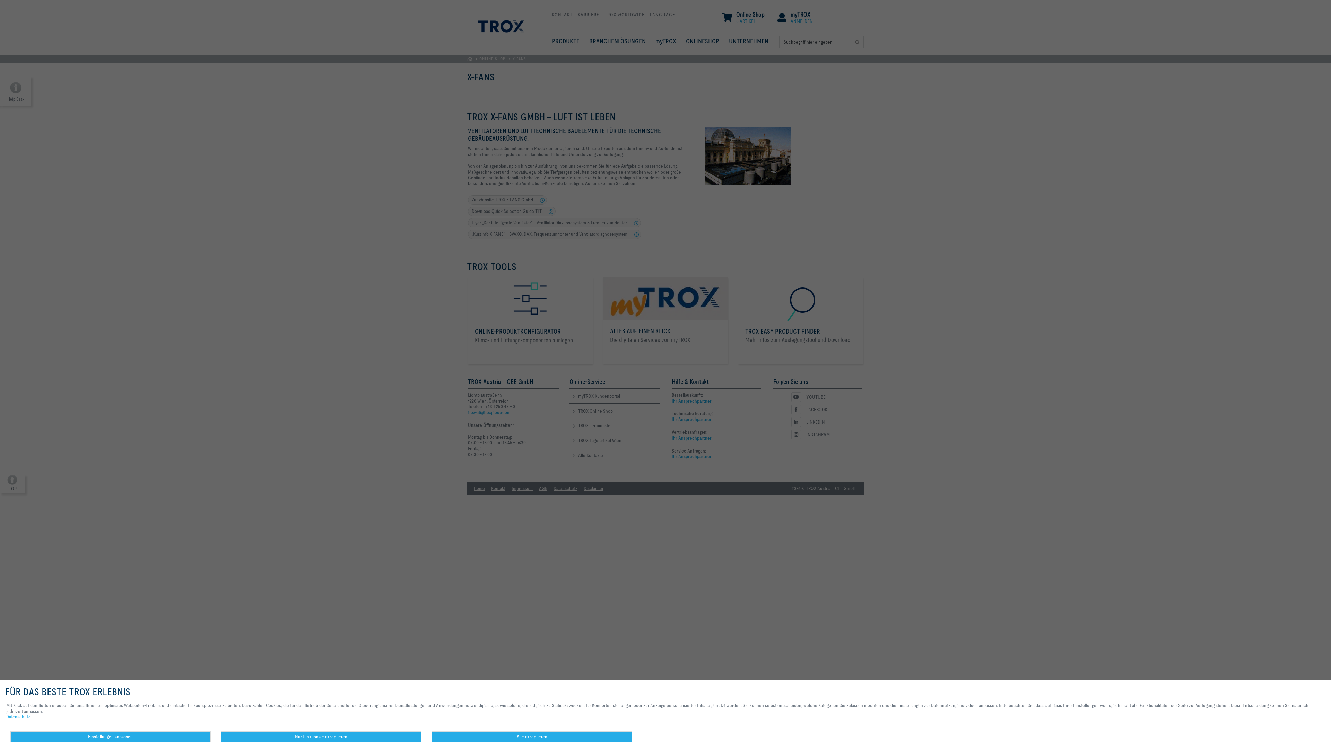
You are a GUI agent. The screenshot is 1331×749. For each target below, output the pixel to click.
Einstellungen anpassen (110, 736)
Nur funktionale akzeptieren (321, 736)
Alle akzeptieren (532, 736)
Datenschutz (18, 717)
